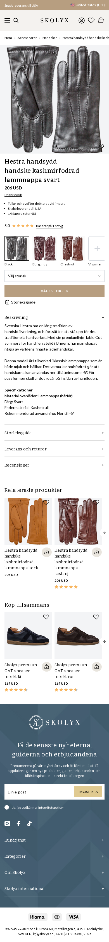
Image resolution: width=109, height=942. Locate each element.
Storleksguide (23, 302)
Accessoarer (27, 38)
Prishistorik (13, 195)
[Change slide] (56, 146)
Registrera (88, 792)
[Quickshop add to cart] (47, 552)
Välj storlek (17, 276)
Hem (8, 38)
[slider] (54, 99)
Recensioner (17, 465)
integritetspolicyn (51, 807)
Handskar (49, 38)
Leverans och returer (25, 449)
